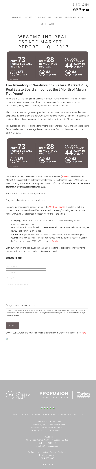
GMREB (65, 176)
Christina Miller (31, 8)
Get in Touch (47, 24)
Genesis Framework (58, 414)
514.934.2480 (80, 4)
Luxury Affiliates (74, 17)
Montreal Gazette (57, 207)
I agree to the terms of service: (22, 305)
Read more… (57, 241)
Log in (80, 414)
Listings (28, 17)
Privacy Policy (47, 464)
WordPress (72, 414)
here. (84, 332)
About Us (16, 17)
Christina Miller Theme (38, 414)
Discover (58, 17)
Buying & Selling (43, 17)
